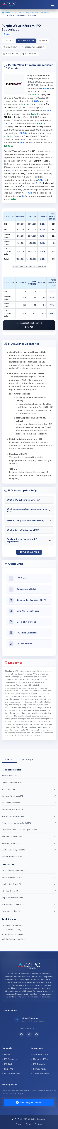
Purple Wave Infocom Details (37, 12)
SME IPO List (8, 864)
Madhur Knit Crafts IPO (11, 884)
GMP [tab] (44, 40)
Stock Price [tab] (31, 54)
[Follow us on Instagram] (29, 1034)
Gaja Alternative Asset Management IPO (19, 830)
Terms (28, 1124)
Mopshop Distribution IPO (13, 898)
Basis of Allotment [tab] (35, 47)
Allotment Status (41, 1054)
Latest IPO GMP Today (11, 930)
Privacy (19, 1124)
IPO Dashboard (11, 1059)
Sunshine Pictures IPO (11, 843)
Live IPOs (8, 1069)
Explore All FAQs (29, 552)
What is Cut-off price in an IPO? (23, 530)
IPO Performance (12, 1073)
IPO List (18, 12)
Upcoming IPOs (40, 1059)
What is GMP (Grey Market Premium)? (26, 520)
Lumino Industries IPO (11, 782)
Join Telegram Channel (31, 1102)
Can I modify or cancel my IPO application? (22, 540)
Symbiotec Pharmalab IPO (13, 809)
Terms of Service (41, 1073)
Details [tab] (9, 40)
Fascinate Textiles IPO (11, 911)
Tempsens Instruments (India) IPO (16, 823)
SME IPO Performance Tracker (14, 939)
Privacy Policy (39, 1069)
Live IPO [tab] (9, 759)
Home (7, 12)
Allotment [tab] (11, 47)
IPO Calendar (39, 1064)
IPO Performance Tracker (12, 934)
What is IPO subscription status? (23, 500)
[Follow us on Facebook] (36, 1034)
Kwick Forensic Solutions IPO (14, 871)
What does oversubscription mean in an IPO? (27, 510)
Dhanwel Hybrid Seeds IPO (13, 904)
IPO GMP (8, 1064)
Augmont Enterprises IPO (13, 816)
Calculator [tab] (12, 54)
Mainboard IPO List (11, 769)
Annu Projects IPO (9, 789)
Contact (38, 1124)
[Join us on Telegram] (21, 1034)
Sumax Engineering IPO (12, 877)
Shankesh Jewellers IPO (12, 836)
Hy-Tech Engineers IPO (11, 803)
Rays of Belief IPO (9, 776)
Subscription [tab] (27, 40)
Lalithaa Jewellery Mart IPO (13, 850)
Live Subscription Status (12, 925)
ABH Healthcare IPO (10, 891)
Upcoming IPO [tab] (28, 759)
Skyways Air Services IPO (12, 796)
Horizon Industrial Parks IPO (13, 857)
